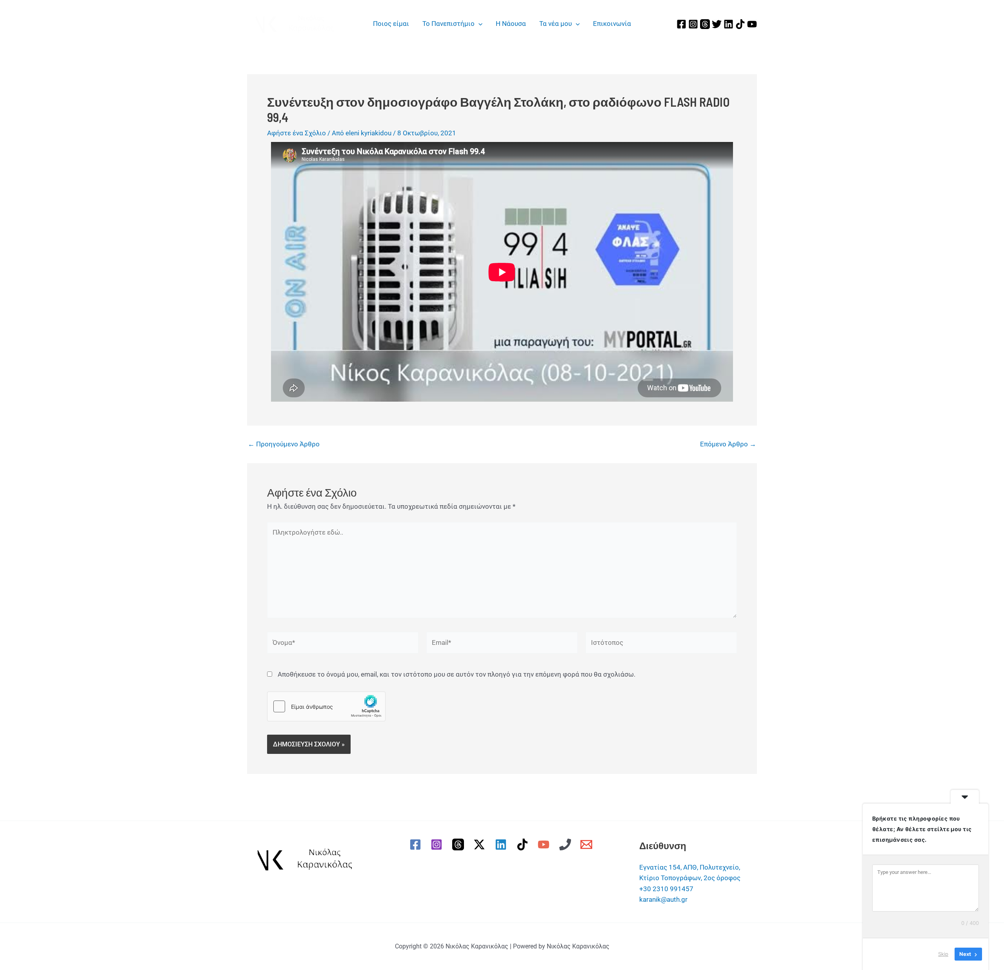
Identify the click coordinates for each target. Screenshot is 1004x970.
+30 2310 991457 (666, 889)
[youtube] (545, 844)
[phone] (566, 844)
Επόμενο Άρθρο (728, 444)
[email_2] (588, 844)
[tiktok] (523, 844)
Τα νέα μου (555, 23)
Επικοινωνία (612, 23)
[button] (478, 23)
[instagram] (437, 844)
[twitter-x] (481, 844)
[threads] (459, 844)
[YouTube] (752, 24)
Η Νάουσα (511, 23)
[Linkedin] (728, 24)
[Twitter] (717, 24)
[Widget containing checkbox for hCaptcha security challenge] (326, 706)
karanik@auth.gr (663, 899)
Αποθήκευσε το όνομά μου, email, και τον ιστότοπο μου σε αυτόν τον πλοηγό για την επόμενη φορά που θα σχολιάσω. (456, 674)
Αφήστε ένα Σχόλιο (296, 133)
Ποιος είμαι (391, 23)
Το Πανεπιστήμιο (448, 23)
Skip (943, 954)
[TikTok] (740, 24)
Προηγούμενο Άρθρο (284, 444)
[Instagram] (693, 24)
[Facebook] (681, 24)
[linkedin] (502, 844)
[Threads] (705, 24)
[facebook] (416, 844)
